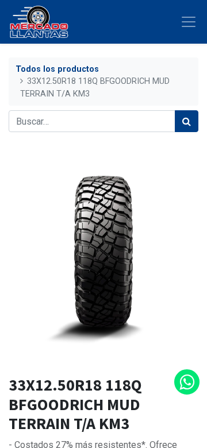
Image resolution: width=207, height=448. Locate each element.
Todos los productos (57, 69)
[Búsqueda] (186, 121)
